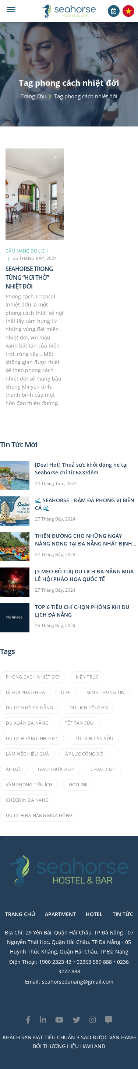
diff (65, 692)
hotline (78, 785)
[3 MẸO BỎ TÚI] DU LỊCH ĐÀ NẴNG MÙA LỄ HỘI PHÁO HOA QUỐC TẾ (84, 575)
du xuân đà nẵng (27, 723)
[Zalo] (108, 1020)
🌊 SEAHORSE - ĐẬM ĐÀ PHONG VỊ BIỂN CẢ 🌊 (84, 504)
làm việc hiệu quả (27, 754)
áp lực (14, 769)
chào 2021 (103, 769)
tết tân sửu (79, 723)
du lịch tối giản (89, 708)
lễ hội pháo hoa (25, 692)
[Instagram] (92, 1020)
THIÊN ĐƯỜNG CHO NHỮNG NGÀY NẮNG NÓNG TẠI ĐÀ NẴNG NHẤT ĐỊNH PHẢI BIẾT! (83, 539)
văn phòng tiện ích (29, 785)
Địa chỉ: (14, 932)
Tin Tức (123, 914)
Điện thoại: (23, 961)
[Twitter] (76, 1020)
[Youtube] (59, 1020)
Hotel (94, 914)
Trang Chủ (20, 914)
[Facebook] (28, 1020)
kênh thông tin (105, 692)
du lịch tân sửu (93, 738)
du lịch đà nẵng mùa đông (39, 815)
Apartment (60, 914)
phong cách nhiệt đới (33, 677)
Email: (32, 981)
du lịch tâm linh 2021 (32, 738)
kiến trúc (87, 677)
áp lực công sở (84, 754)
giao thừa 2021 (56, 769)
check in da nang (27, 800)
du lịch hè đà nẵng (29, 708)
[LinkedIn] (43, 1020)
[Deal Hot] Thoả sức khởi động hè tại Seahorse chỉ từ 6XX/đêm (81, 468)
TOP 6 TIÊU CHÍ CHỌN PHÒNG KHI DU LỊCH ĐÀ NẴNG (82, 610)
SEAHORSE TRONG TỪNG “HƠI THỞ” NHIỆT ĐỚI (29, 277)
